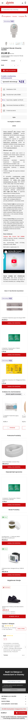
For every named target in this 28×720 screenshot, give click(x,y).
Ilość (2, 65)
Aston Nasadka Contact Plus (10, 462)
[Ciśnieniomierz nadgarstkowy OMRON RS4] (14, 557)
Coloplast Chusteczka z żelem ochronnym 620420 (11, 348)
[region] (14, 30)
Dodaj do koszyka (9, 70)
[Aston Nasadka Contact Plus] (14, 450)
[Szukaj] (25, 9)
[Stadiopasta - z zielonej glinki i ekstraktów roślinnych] (14, 525)
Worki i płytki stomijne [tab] (13, 394)
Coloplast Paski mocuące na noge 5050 (13, 318)
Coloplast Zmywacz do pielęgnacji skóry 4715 (13, 380)
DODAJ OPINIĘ (21, 628)
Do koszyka (21, 713)
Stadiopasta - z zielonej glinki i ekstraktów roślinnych (11, 537)
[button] (24, 394)
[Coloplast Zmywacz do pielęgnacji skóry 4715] (14, 368)
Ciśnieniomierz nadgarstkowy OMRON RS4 (13, 569)
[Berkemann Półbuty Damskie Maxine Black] (14, 595)
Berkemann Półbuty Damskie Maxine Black (12, 607)
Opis (14, 117)
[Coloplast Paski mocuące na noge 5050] (14, 306)
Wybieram (12, 427)
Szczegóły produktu (14, 121)
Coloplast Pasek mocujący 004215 (11, 416)
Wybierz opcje (14, 616)
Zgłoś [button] (23, 655)
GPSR (14, 126)
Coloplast (4, 60)
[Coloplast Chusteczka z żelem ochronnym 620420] (14, 337)
